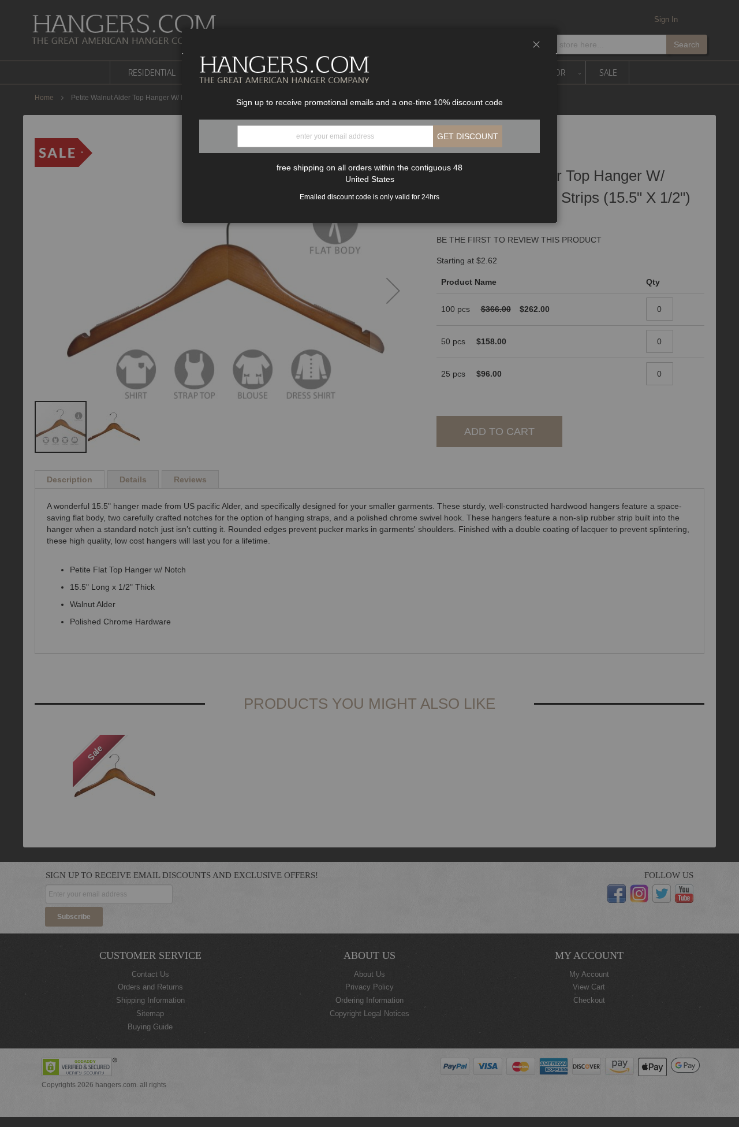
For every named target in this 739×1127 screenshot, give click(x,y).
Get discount (467, 136)
